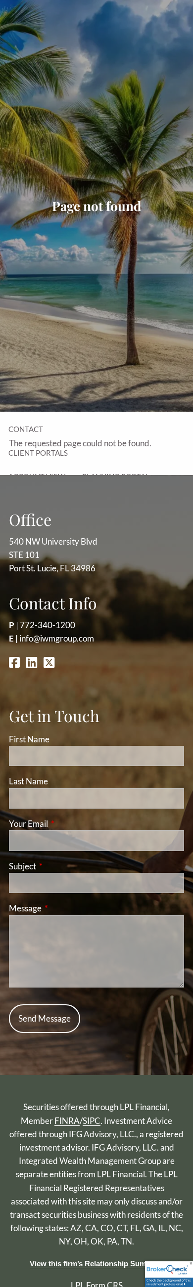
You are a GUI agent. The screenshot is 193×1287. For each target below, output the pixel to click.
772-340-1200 (47, 625)
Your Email (67, 823)
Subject (61, 866)
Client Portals (38, 452)
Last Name (28, 781)
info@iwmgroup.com (56, 638)
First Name (29, 739)
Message (63, 908)
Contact (25, 429)
